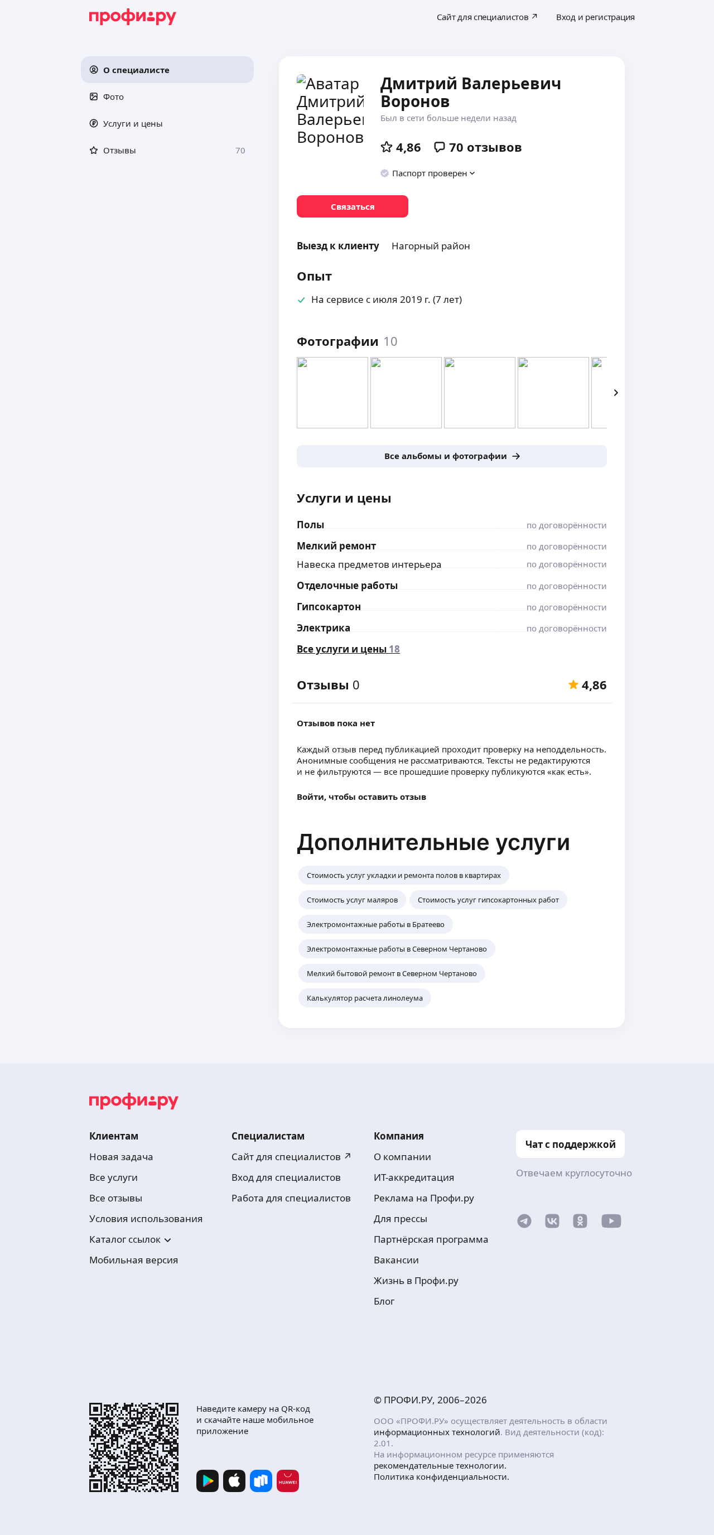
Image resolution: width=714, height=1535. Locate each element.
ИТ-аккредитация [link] (414, 1177)
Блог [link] (384, 1301)
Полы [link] (310, 524)
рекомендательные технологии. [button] (440, 1465)
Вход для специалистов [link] (286, 1177)
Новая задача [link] (121, 1156)
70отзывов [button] (485, 147)
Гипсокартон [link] (329, 606)
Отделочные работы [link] (347, 585)
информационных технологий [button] (437, 1431)
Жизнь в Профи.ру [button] (416, 1280)
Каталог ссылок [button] (125, 1239)
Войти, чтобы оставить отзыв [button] (361, 796)
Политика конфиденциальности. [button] (441, 1476)
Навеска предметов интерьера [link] (369, 564)
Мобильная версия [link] (133, 1259)
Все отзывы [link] (115, 1197)
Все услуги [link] (113, 1177)
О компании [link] (402, 1156)
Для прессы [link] (400, 1218)
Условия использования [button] (146, 1218)
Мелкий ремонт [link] (336, 545)
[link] (352, 206)
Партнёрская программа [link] (431, 1239)
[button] (167, 69)
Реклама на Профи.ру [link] (424, 1197)
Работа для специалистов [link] (291, 1197)
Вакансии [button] (396, 1259)
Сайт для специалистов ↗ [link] (291, 1156)
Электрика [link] (323, 627)
